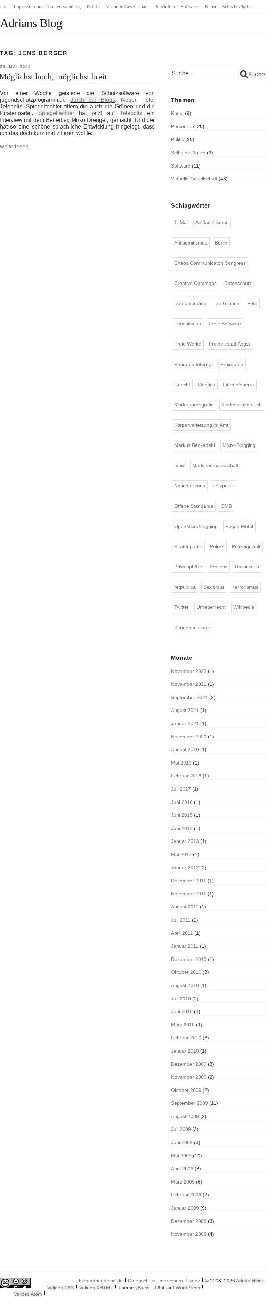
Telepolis (131, 113)
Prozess (218, 566)
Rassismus (247, 566)
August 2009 (185, 1116)
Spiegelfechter (56, 113)
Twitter (181, 607)
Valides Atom (28, 1294)
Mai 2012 (181, 854)
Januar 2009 (185, 1208)
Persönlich (164, 6)
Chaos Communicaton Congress (210, 263)
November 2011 (188, 894)
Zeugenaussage (192, 627)
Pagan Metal (239, 526)
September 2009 (189, 1103)
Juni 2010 (182, 1011)
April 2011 (182, 933)
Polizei (217, 546)
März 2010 (183, 1024)
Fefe (252, 303)
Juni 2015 (182, 815)
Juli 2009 (181, 1129)
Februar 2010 (186, 1037)
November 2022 (189, 671)
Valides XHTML (96, 1287)
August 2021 (185, 710)
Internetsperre (238, 384)
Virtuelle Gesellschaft (127, 6)
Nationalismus (189, 485)
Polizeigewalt (246, 546)
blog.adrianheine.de (101, 1280)
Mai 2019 (181, 763)
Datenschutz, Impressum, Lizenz (164, 1280)
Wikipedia (243, 607)
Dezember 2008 (189, 1221)
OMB (226, 506)
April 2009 (182, 1168)
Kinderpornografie (194, 405)
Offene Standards (193, 506)
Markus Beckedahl (194, 445)
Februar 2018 (186, 775)
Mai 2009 (181, 1155)
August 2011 (185, 906)
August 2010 (185, 985)
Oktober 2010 (186, 972)
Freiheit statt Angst (229, 344)
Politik (93, 6)
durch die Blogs (92, 100)
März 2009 (183, 1182)
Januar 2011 (185, 946)
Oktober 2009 (186, 1090)
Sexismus (214, 587)
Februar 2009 (186, 1194)
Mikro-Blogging (239, 445)
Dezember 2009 (189, 1064)
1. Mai (181, 222)
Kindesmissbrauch (241, 405)
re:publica (185, 587)
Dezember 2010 (189, 959)
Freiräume (231, 364)
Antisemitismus (190, 243)
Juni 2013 (182, 828)
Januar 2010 (185, 1051)
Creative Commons (195, 283)
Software (190, 6)
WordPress (188, 1287)
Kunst (210, 6)
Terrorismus (245, 587)
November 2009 (189, 1077)
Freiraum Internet (193, 364)
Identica (206, 384)
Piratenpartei (188, 546)
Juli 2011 (181, 920)
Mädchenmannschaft (215, 465)
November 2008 (189, 1234)
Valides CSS (60, 1287)
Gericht (182, 384)
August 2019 (185, 749)
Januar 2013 (185, 841)
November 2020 (189, 736)
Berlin (221, 243)
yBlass (142, 1287)
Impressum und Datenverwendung (47, 6)
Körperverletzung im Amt (201, 425)
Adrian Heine (250, 1280)
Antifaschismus (211, 222)
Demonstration (190, 303)
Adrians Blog (31, 23)
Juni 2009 (182, 1142)
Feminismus (187, 323)
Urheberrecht (211, 607)
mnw (179, 465)
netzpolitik (224, 485)
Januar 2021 (185, 723)
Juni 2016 (182, 802)
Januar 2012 (185, 867)
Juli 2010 (181, 998)
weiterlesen (14, 146)
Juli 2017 (181, 789)
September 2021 (189, 697)
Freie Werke (187, 344)
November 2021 (189, 684)
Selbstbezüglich (237, 6)
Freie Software (225, 323)
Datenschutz (238, 283)
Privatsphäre (188, 566)
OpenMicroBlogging (196, 526)
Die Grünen (227, 303)
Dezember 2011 (188, 880)
